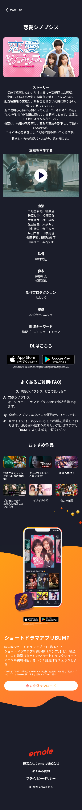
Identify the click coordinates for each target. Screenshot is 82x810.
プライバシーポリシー (41, 778)
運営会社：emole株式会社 (41, 763)
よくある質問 (41, 771)
